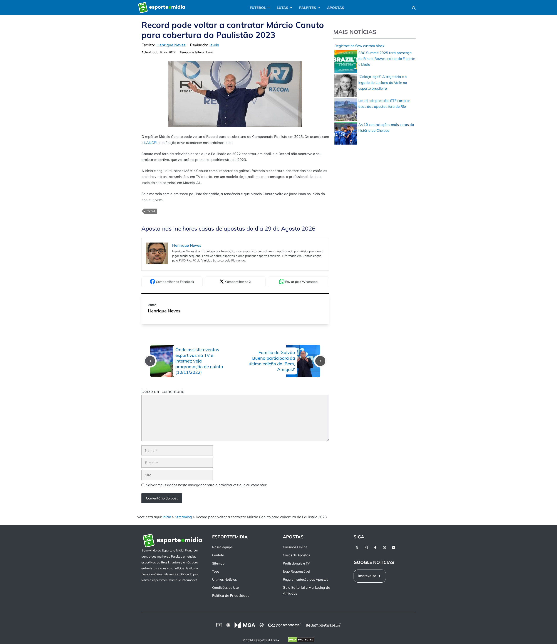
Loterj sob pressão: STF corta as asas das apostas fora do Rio (384, 103)
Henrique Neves (164, 311)
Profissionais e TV (296, 563)
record (151, 211)
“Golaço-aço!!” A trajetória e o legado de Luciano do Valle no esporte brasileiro (382, 82)
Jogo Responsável (296, 571)
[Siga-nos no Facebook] (375, 547)
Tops (215, 571)
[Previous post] (150, 361)
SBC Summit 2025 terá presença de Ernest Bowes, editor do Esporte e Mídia (386, 59)
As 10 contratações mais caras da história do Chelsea (386, 127)
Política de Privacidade (231, 595)
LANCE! (150, 142)
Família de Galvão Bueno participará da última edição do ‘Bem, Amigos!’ (272, 361)
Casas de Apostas (296, 555)
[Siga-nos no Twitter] (357, 547)
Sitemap (218, 563)
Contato (218, 555)
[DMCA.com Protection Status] (301, 640)
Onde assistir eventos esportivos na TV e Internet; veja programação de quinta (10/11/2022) (199, 361)
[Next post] (320, 361)
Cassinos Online (295, 547)
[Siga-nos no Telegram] (393, 547)
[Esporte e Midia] (161, 7)
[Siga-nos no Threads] (384, 547)
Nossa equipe (222, 547)
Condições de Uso (225, 587)
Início (167, 517)
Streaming (183, 517)
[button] (414, 7)
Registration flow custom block (359, 46)
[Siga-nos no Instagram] (366, 547)
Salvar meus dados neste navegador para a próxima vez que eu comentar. (206, 485)
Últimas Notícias (224, 579)
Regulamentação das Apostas (305, 579)
